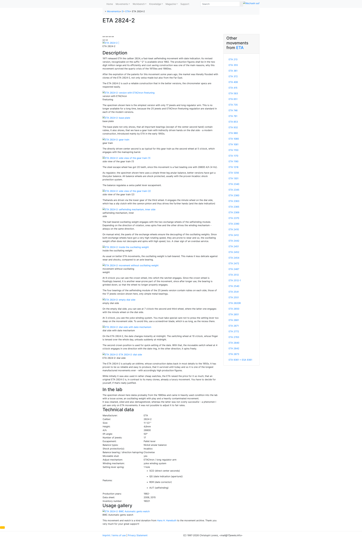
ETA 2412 (234, 235)
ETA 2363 (234, 201)
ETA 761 (233, 116)
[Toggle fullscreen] (109, 36)
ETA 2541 (234, 291)
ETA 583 (233, 93)
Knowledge (155, 4)
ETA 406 (233, 82)
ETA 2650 (234, 308)
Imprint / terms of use (114, 535)
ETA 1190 (233, 161)
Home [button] (109, 4)
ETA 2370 (234, 218)
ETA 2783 (234, 337)
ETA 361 (233, 70)
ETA (127, 11)
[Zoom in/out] (112, 36)
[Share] (106, 36)
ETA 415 (233, 87)
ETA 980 (233, 133)
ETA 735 (233, 104)
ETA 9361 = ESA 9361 (240, 359)
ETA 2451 (234, 246)
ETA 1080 (234, 138)
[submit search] (241, 4)
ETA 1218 (233, 167)
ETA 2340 (234, 184)
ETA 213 (233, 59)
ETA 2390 (234, 223)
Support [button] (184, 4)
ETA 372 (233, 76)
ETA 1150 (233, 150)
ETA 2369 (234, 212)
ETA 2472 (234, 263)
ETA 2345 (234, 189)
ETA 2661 (234, 320)
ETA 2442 (234, 240)
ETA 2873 (234, 354)
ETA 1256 (234, 172)
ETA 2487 (234, 269)
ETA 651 (233, 99)
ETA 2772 (234, 331)
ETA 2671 (234, 325)
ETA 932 (233, 127)
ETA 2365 (234, 206)
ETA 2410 (234, 229)
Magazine (171, 4)
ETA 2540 (234, 286)
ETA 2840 (234, 342)
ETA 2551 (234, 297)
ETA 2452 (234, 252)
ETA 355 (233, 65)
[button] (2, 527)
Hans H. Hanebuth (166, 520)
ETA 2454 (234, 257)
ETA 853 (233, 121)
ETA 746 (233, 110)
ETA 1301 (233, 178)
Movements (122, 4)
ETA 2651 (234, 314)
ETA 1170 (233, 155)
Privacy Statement (137, 535)
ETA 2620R (235, 303)
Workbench (139, 4)
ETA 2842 (234, 348)
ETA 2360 (234, 195)
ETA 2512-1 (235, 280)
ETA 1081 (233, 144)
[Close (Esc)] (104, 36)
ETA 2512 (234, 274)
